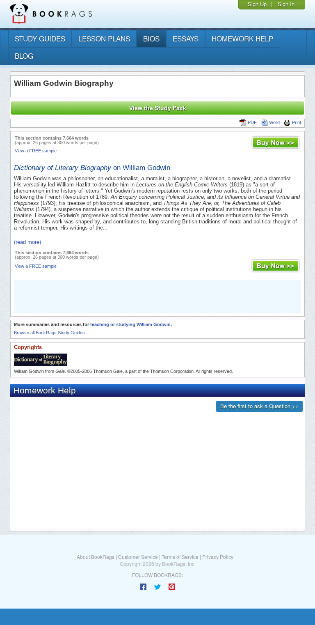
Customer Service (138, 556)
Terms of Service (180, 556)
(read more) (27, 242)
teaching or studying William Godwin (130, 324)
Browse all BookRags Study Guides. (50, 332)
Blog (24, 56)
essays (186, 38)
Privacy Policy (217, 556)
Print (296, 122)
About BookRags (95, 556)
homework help (242, 38)
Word (274, 122)
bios (151, 38)
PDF (252, 122)
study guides (40, 38)
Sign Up (257, 4)
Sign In (286, 4)
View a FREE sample (36, 150)
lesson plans (104, 38)
